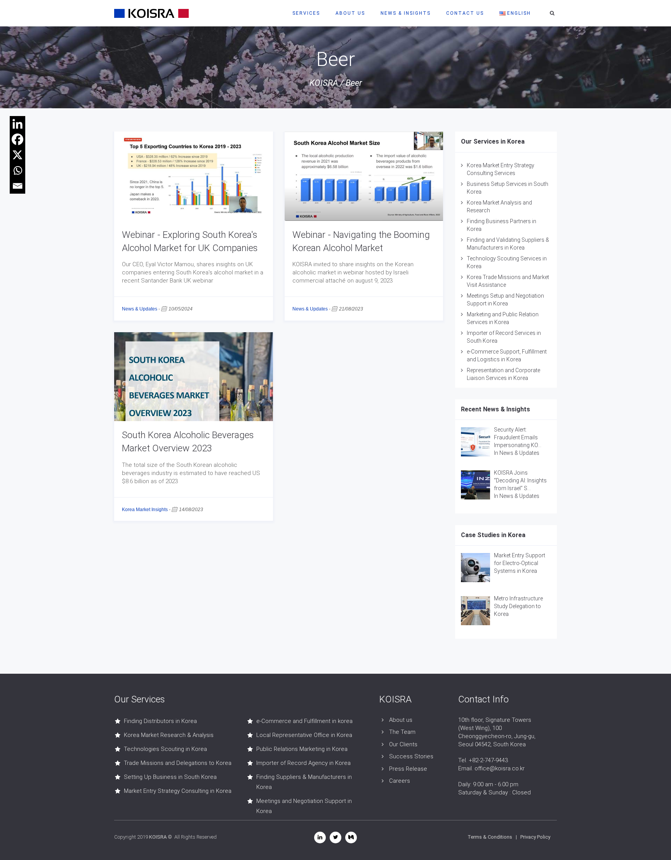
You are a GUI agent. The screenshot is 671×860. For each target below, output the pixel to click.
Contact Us (465, 13)
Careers (399, 780)
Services (306, 13)
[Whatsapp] (17, 170)
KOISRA (323, 83)
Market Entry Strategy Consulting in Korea (177, 790)
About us (400, 719)
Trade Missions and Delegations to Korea (177, 762)
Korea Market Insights (145, 509)
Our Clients (403, 744)
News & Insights (406, 13)
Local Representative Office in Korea (304, 735)
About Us (350, 13)
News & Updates (139, 309)
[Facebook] (17, 139)
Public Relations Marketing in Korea (302, 749)
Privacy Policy (535, 837)
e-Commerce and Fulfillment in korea (304, 721)
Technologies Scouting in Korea (165, 749)
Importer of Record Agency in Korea (303, 762)
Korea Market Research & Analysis (169, 735)
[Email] (17, 186)
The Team (402, 731)
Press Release (408, 768)
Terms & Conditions (490, 837)
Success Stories (411, 756)
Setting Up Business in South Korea (170, 776)
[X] (17, 155)
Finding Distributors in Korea (160, 721)
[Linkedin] (17, 124)
